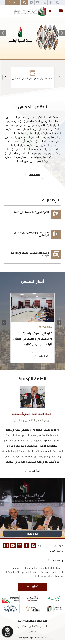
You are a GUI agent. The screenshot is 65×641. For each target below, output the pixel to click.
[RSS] (57, 2)
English (12, 2)
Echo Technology (26, 638)
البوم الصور (32, 534)
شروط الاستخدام (29, 572)
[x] (44, 2)
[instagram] (31, 2)
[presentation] (59, 77)
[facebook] (25, 548)
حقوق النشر (45, 572)
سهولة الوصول (55, 576)
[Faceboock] (51, 2)
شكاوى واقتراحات (30, 568)
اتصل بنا (34, 586)
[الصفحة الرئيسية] (50, 10)
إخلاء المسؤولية (11, 572)
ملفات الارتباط (40, 576)
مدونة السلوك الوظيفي (52, 568)
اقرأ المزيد (44, 356)
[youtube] (38, 2)
